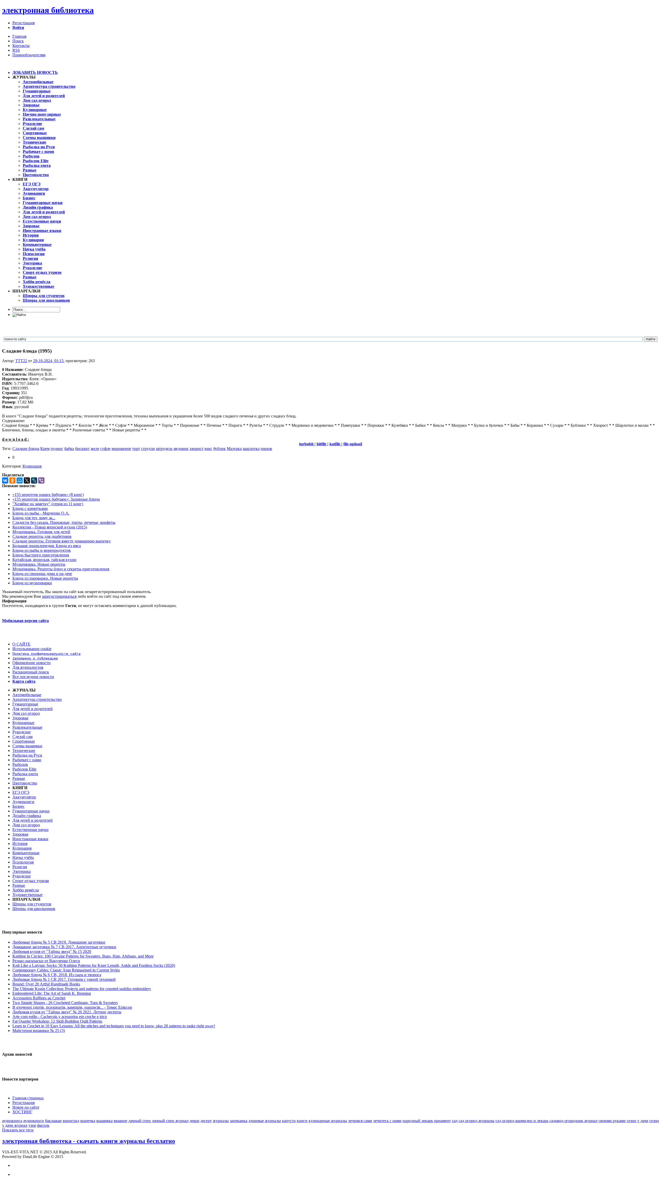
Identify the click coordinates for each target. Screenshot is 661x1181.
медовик (181, 448)
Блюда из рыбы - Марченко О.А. (40, 513)
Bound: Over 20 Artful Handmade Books (46, 984)
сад (455, 1120)
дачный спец (139, 1120)
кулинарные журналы (328, 1120)
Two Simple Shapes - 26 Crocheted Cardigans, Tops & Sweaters (65, 1002)
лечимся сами (360, 1120)
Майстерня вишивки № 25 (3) (38, 1030)
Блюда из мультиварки (32, 583)
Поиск (18, 41)
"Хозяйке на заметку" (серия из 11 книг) (47, 504)
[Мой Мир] (20, 480)
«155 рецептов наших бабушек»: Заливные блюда (56, 499)
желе (95, 448)
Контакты (21, 45)
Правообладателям (28, 55)
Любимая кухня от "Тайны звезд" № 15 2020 (51, 951)
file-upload (352, 444)
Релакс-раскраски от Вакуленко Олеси (46, 961)
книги (302, 1120)
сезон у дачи (637, 1120)
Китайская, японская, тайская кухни (44, 559)
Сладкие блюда (25, 448)
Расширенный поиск (30, 672)
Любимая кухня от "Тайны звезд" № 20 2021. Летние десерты (66, 1012)
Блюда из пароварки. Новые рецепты (45, 578)
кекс (208, 448)
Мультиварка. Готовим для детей (41, 532)
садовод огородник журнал (573, 1120)
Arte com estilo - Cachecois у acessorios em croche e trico (59, 1016)
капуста (289, 1120)
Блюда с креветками (30, 508)
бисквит (82, 448)
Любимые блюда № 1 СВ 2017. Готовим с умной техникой (64, 979)
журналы (221, 1120)
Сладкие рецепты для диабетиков (42, 536)
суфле (105, 448)
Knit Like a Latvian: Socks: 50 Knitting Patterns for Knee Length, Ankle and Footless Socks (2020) (93, 965)
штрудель (164, 448)
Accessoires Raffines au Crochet (38, 998)
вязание (120, 1120)
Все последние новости (33, 676)
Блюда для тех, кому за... (33, 518)
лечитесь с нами (387, 1120)
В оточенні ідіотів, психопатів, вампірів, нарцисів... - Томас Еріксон (72, 1007)
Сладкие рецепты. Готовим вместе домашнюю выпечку (61, 541)
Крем (45, 448)
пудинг (57, 448)
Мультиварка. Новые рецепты (38, 564)
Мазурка (234, 448)
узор (32, 1125)
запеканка (238, 1120)
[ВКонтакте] (5, 480)
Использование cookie (31, 649)
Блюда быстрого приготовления (40, 555)
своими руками (612, 1120)
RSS (16, 50)
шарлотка (251, 448)
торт (136, 448)
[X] (27, 480)
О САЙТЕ (21, 644)
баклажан (53, 1120)
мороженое (121, 448)
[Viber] (41, 480)
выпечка (87, 1120)
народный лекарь (418, 1120)
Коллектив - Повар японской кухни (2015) (49, 527)
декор (194, 1120)
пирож (266, 448)
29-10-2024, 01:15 (48, 361)
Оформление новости (31, 663)
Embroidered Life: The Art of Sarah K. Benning (51, 993)
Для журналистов (27, 667)
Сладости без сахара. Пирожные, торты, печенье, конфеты (63, 522)
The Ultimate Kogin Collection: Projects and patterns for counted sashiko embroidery (81, 988)
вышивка (104, 1120)
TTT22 (21, 361)
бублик (219, 448)
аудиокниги (33, 1120)
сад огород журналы (476, 1120)
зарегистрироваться (59, 596)
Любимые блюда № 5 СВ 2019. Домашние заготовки (58, 942)
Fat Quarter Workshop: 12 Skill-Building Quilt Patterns (57, 1021)
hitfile (322, 444)
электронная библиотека (48, 10)
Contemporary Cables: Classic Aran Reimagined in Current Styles (66, 970)
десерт (206, 1120)
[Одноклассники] (12, 480)
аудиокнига (12, 1120)
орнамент (442, 1120)
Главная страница (28, 1098)
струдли (148, 448)
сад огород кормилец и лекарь (521, 1120)
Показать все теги (18, 1130)
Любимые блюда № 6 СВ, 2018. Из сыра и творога (56, 975)
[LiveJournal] (34, 480)
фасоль (43, 1125)
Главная (19, 36)
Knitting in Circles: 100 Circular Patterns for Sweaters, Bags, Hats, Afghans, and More (83, 956)
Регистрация (23, 23)
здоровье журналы (264, 1120)
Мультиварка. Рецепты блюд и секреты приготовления (60, 569)
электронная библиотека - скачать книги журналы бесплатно (88, 1141)
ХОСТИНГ (22, 1112)
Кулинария (32, 466)
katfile (335, 444)
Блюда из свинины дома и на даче (42, 573)
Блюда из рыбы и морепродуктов (41, 550)
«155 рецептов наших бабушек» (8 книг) (48, 494)
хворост (196, 448)
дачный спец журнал (170, 1120)
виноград (71, 1120)
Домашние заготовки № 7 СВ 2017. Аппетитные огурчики (64, 947)
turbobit (306, 444)
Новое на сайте (25, 1107)
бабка (69, 448)
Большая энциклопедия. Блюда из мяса (46, 545)
